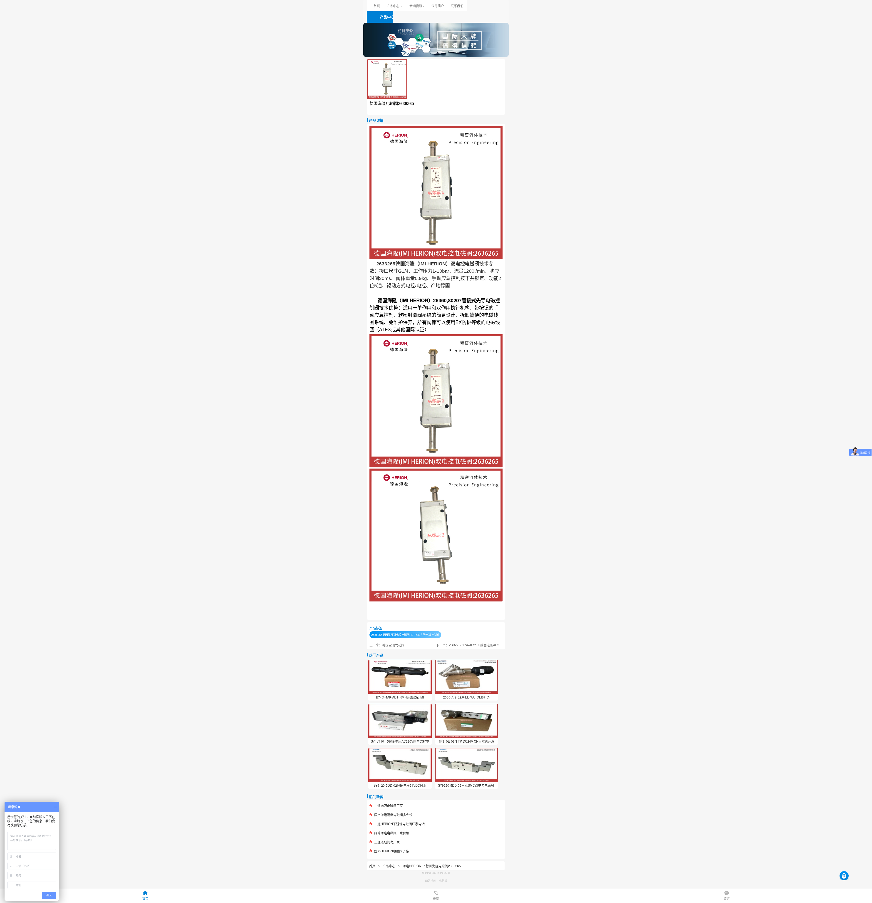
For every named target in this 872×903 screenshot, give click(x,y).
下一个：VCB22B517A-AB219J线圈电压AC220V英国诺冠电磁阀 (481, 645)
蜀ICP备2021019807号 (436, 873)
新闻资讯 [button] (415, 5)
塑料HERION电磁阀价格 (391, 851)
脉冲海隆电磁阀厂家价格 (391, 833)
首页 (377, 5)
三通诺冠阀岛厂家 (387, 842)
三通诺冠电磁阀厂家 (388, 805)
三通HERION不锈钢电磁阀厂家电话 (399, 823)
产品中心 (389, 865)
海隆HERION (412, 865)
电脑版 (443, 881)
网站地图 (430, 881)
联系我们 (457, 5)
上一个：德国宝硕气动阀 (386, 645)
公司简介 (437, 5)
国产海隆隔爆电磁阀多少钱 (393, 814)
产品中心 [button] (393, 5)
